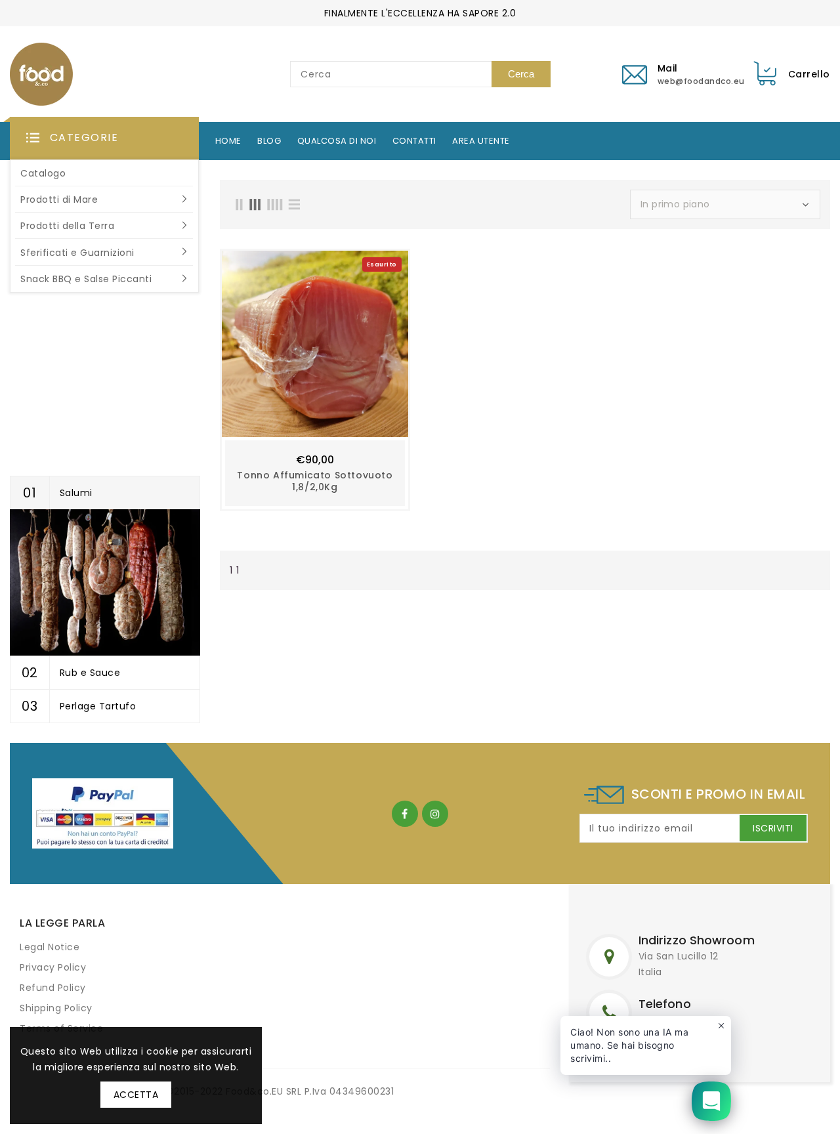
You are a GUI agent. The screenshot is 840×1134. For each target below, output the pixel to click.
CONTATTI (414, 141)
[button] (104, 138)
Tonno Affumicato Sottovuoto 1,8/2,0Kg (314, 481)
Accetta (136, 1094)
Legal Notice (49, 947)
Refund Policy (53, 987)
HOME (228, 141)
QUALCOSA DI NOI (337, 141)
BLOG (269, 141)
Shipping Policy (56, 1008)
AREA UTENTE (481, 141)
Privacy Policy (53, 967)
